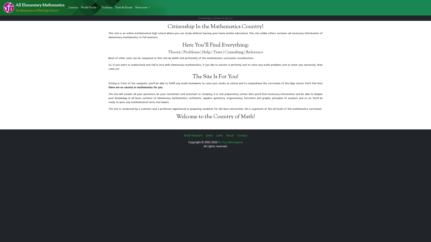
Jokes (209, 135)
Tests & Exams (124, 8)
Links (219, 135)
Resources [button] (141, 8)
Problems (107, 8)
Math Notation (193, 135)
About (230, 135)
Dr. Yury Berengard (230, 142)
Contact (242, 135)
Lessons (73, 8)
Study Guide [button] (89, 8)
